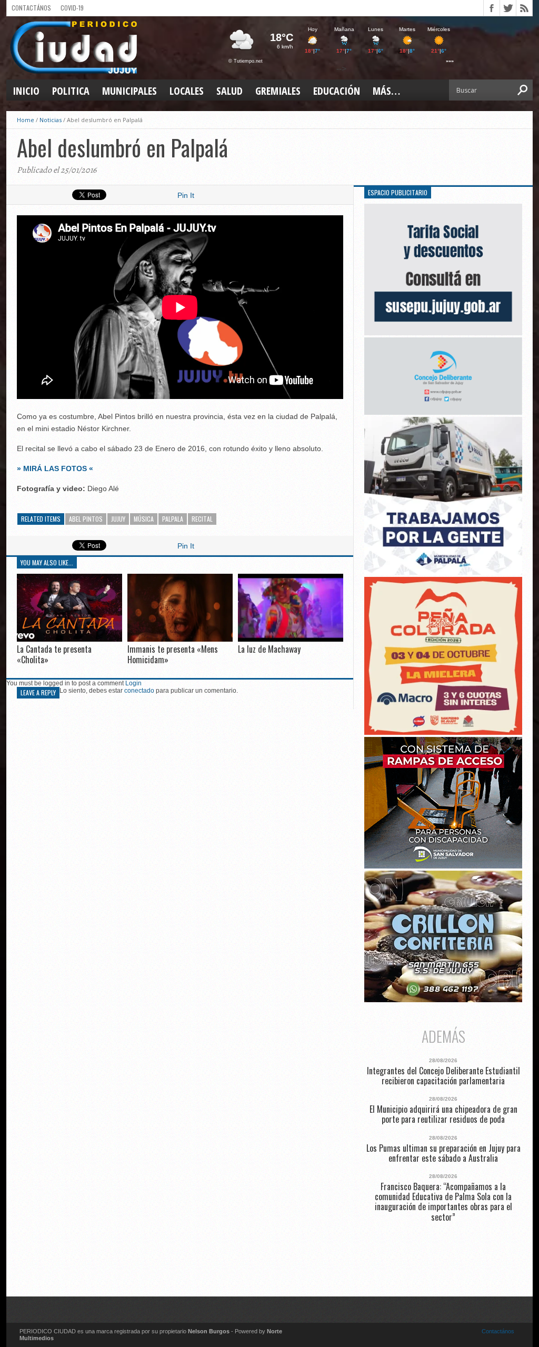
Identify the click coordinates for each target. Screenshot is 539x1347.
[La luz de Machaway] (290, 639)
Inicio (26, 91)
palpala (172, 518)
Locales (186, 91)
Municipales (129, 91)
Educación (336, 91)
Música (144, 518)
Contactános (498, 1331)
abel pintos (86, 518)
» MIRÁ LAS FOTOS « (55, 468)
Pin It (185, 195)
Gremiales (278, 91)
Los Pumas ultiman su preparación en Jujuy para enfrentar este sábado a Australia (443, 1153)
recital (202, 518)
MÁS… (386, 91)
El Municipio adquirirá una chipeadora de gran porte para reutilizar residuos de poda (443, 1114)
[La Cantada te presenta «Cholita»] (69, 638)
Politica (70, 91)
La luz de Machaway (269, 649)
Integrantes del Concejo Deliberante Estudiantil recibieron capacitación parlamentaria (443, 1076)
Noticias (50, 120)
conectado (139, 690)
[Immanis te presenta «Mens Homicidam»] (180, 638)
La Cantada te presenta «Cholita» (54, 654)
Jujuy (118, 518)
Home (25, 120)
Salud (229, 91)
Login (133, 683)
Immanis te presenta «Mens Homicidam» (172, 654)
